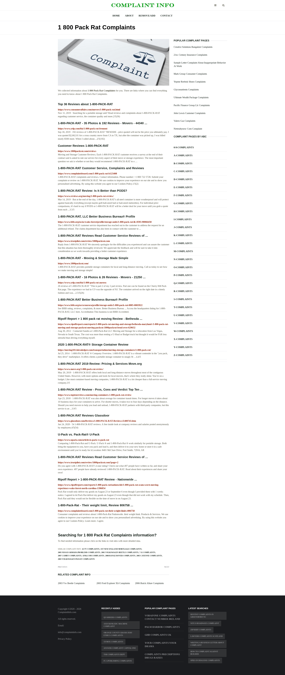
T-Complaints (183, 307)
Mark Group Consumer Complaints (190, 74)
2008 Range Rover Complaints (120, 556)
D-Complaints (183, 179)
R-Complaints (183, 291)
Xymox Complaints (113, 642)
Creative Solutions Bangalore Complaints (193, 47)
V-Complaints (183, 323)
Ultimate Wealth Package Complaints (191, 97)
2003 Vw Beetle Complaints (71, 583)
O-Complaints (183, 267)
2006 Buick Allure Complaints (149, 583)
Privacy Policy (65, 639)
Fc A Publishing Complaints (118, 661)
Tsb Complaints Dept (114, 654)
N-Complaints (183, 259)
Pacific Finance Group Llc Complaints (192, 105)
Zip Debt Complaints (200, 630)
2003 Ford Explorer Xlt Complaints (113, 583)
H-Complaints (183, 211)
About (129, 15)
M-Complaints (183, 251)
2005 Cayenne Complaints (149, 556)
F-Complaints (183, 195)
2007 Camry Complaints (69, 556)
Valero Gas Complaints (184, 121)
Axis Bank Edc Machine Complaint (115, 625)
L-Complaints (183, 243)
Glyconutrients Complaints (186, 89)
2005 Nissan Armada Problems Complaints (79, 552)
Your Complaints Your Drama (160, 645)
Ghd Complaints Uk (158, 635)
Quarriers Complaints (115, 617)
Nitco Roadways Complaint (204, 623)
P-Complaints (183, 275)
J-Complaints (183, 227)
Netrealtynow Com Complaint (188, 128)
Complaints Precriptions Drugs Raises (162, 656)
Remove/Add (147, 15)
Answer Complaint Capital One (120, 648)
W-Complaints (183, 331)
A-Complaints (183, 155)
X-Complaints (183, 339)
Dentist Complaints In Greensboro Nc (202, 615)
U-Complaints (183, 315)
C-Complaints (183, 171)
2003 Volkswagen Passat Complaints (76, 559)
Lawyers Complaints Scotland (206, 636)
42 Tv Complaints (90, 549)
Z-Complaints (183, 355)
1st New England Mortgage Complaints (121, 549)
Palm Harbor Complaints (162, 627)
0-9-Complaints (184, 147)
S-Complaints (183, 299)
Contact (166, 15)
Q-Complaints (183, 283)
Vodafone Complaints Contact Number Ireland (162, 617)
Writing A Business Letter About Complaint (207, 644)
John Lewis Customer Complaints (189, 113)
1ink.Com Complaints (93, 556)
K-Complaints (183, 235)
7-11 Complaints (147, 552)
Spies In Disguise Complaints (205, 660)
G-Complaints (183, 203)
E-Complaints (183, 187)
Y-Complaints (183, 347)
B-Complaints (183, 163)
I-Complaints (183, 219)
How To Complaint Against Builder (204, 653)
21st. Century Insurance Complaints (190, 55)
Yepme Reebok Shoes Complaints (190, 81)
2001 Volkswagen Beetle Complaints (119, 552)
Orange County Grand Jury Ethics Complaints (118, 634)
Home (116, 15)
